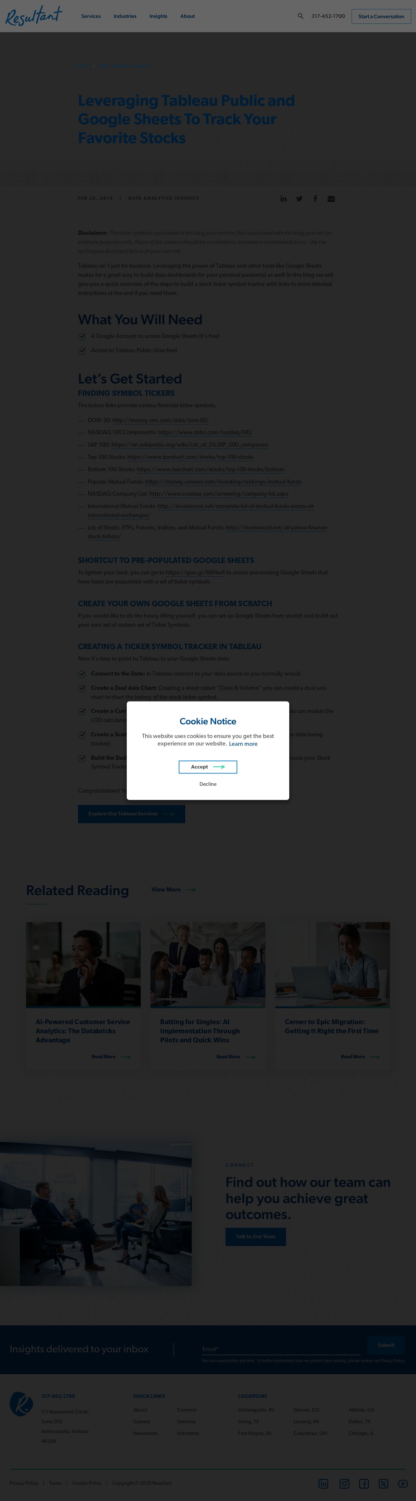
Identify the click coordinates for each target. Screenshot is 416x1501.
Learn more (243, 744)
